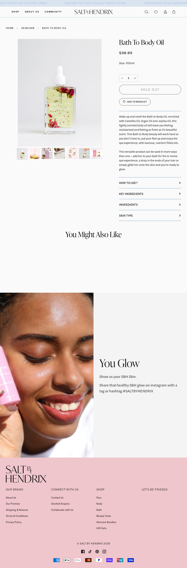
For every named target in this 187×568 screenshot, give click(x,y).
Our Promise (13, 503)
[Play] (59, 92)
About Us (11, 497)
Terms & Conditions (17, 516)
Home (10, 28)
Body (99, 503)
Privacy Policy (14, 522)
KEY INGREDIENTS (131, 194)
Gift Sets (101, 528)
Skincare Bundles (106, 522)
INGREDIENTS (128, 204)
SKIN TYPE (126, 215)
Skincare (28, 28)
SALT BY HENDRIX (91, 543)
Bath (99, 510)
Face (99, 497)
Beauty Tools (103, 516)
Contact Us (57, 497)
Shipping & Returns (17, 510)
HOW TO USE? (128, 183)
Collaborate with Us (62, 510)
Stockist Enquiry (60, 503)
